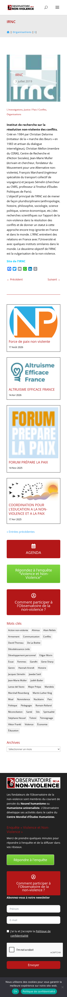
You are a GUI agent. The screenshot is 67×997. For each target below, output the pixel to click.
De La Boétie (33, 642)
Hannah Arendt (26, 667)
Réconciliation (15, 711)
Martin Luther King (42, 692)
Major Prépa (34, 686)
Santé (29, 711)
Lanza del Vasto (16, 686)
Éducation (13, 730)
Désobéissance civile (19, 649)
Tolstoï (32, 718)
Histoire (42, 667)
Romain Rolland (44, 705)
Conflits (47, 636)
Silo (38, 711)
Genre (11, 667)
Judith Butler (37, 680)
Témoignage (46, 718)
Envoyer (33, 965)
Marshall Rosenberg (18, 692)
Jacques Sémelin (16, 674)
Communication (31, 636)
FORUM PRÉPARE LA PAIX (28, 462)
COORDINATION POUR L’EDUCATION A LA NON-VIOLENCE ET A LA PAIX (28, 509)
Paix (49, 699)
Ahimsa (36, 630)
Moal (10, 699)
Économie (42, 724)
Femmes (21, 661)
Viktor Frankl (14, 724)
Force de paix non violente (29, 341)
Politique (12, 705)
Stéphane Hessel (17, 718)
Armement (13, 636)
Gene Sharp (47, 661)
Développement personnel (22, 655)
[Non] (62, 987)
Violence (29, 724)
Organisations (14, 114)
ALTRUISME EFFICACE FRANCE (32, 389)
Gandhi (33, 661)
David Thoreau (15, 642)
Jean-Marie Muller (17, 680)
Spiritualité (49, 711)
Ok (15, 991)
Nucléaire (39, 699)
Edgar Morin (45, 655)
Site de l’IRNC (16, 261)
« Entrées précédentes (21, 532)
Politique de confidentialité (39, 991)
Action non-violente (18, 630)
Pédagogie (26, 705)
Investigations (15, 109)
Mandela (49, 686)
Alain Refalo (49, 630)
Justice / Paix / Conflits (35, 109)
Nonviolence (23, 699)
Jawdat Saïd (35, 674)
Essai (11, 661)
